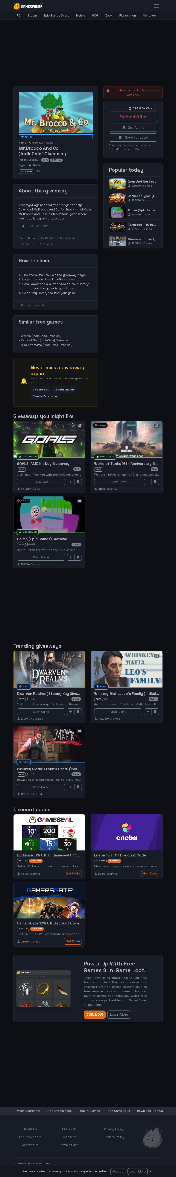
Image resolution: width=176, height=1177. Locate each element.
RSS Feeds (69, 1129)
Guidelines (68, 1137)
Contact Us (30, 1145)
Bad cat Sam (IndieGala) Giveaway (45, 340)
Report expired (34, 305)
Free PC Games (89, 1111)
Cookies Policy (113, 1137)
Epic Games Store (56, 15)
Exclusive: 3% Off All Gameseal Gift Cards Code (57, 855)
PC (18, 15)
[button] (41, 389)
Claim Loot (41, 482)
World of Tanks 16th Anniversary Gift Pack (131, 463)
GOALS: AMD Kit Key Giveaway (43, 463)
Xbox (108, 15)
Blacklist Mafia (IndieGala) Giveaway (46, 345)
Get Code (73, 873)
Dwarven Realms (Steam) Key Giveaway (52, 693)
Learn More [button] (119, 1014)
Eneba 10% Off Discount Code (120, 855)
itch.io (80, 15)
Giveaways (36, 142)
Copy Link (50, 244)
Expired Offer (133, 117)
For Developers (30, 1137)
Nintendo (149, 15)
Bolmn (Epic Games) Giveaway (150, 210)
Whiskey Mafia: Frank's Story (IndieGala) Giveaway (61, 769)
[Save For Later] (78, 482)
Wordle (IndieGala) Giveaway (41, 336)
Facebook (70, 237)
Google (49, 237)
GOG (95, 15)
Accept (117, 1171)
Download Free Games (153, 1111)
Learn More (137, 1171)
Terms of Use (69, 1145)
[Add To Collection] (70, 482)
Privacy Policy (114, 1129)
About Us (30, 1129)
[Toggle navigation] (157, 6)
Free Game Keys (118, 1111)
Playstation (127, 15)
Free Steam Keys (59, 1111)
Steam (32, 15)
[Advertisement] (94, 50)
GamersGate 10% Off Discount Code (48, 923)
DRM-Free (56, 160)
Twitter (29, 244)
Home (22, 142)
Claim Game (41, 557)
